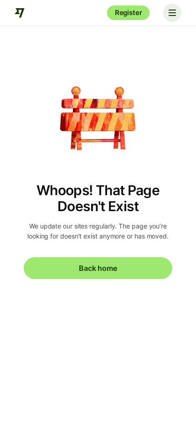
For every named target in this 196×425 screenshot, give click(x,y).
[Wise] (20, 12)
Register (128, 12)
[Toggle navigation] (172, 13)
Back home (98, 268)
